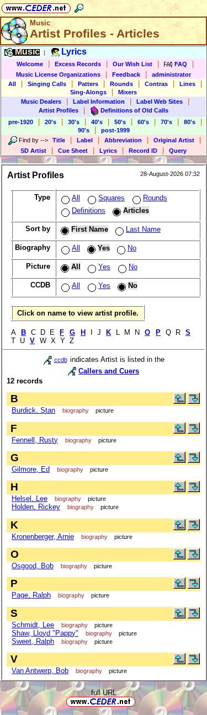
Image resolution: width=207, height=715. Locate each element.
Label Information (99, 101)
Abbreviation (123, 140)
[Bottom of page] (194, 401)
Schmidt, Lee (33, 625)
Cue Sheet (73, 150)
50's (120, 122)
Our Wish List (132, 64)
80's (189, 122)
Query (178, 150)
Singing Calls (47, 84)
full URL (103, 693)
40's (97, 122)
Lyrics (108, 150)
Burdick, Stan (33, 410)
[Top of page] (179, 401)
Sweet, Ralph (33, 641)
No (132, 248)
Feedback (126, 74)
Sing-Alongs (88, 92)
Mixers (127, 92)
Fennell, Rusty (35, 440)
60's (143, 122)
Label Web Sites (159, 101)
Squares (111, 198)
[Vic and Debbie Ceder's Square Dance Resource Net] (36, 6)
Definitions (88, 210)
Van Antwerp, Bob (40, 670)
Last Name (143, 229)
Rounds (121, 84)
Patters (88, 84)
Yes (104, 267)
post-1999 (115, 130)
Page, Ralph (31, 595)
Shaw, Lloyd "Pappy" (45, 633)
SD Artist (33, 150)
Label (85, 140)
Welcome (30, 64)
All (12, 84)
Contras (156, 84)
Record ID (143, 150)
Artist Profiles (58, 110)
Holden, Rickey (36, 507)
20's (50, 122)
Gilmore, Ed (31, 469)
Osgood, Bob (33, 566)
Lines (187, 84)
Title (58, 140)
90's (83, 130)
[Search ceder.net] (79, 6)
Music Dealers (41, 101)
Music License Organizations (58, 74)
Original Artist (173, 140)
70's (166, 122)
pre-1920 (20, 122)
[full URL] (139, 701)
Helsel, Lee (29, 498)
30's (73, 122)
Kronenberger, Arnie (43, 536)
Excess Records (78, 64)
